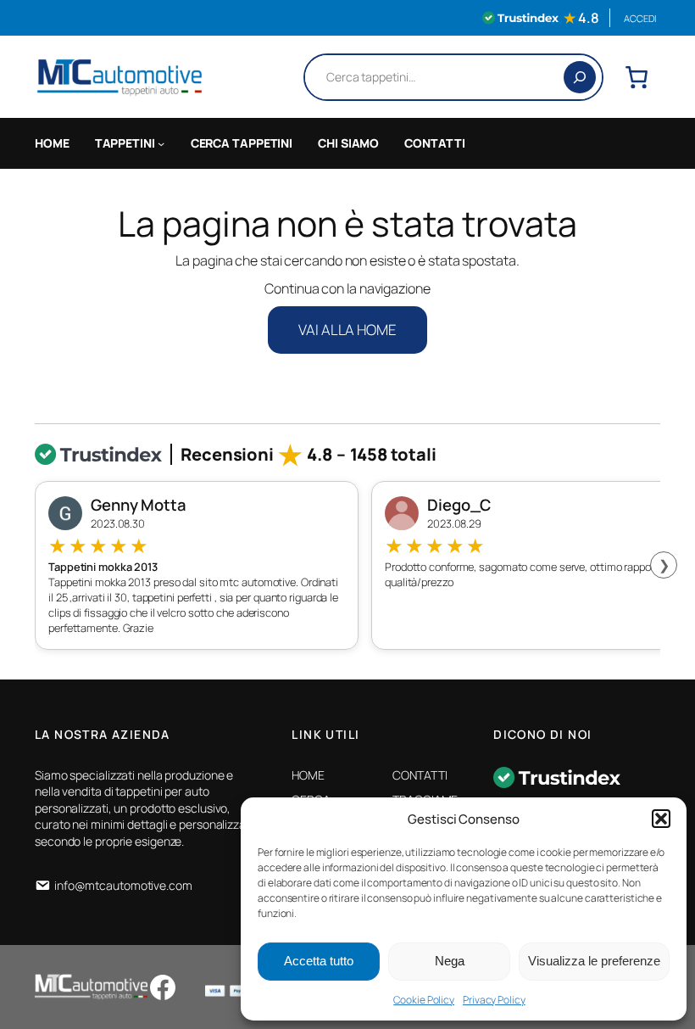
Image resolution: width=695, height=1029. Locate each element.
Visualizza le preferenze (594, 961)
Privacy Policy (494, 1000)
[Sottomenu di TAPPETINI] (161, 143)
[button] (661, 818)
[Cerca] (580, 77)
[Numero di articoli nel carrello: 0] (636, 77)
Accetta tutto (318, 961)
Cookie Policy (423, 1000)
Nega (449, 961)
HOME (52, 143)
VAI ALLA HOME (347, 329)
